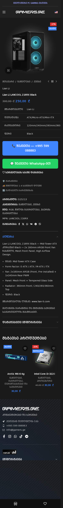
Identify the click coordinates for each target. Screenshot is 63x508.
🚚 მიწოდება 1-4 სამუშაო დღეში (22, 186)
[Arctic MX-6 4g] (16, 357)
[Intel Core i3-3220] (44, 357)
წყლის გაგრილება (27, 209)
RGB (11, 209)
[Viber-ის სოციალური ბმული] (40, 224)
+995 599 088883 (16, 425)
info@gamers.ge (15, 430)
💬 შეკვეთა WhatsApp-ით (30, 163)
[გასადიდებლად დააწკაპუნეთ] (8, 70)
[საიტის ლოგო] (30, 12)
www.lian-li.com (41, 301)
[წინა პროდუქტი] (48, 81)
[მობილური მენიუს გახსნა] (4, 12)
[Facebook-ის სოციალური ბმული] (19, 224)
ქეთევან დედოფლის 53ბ (22, 421)
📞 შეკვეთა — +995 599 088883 (30, 148)
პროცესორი (44, 381)
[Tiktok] (21, 436)
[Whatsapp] (15, 436)
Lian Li (6, 88)
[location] (30, 482)
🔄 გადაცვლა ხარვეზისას (17, 190)
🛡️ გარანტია (10, 181)
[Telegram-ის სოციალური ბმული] (36, 224)
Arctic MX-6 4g (15, 374)
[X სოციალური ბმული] (23, 224)
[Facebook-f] (4, 436)
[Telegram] (26, 436)
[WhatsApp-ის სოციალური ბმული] (27, 224)
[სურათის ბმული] (20, 408)
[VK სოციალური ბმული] (31, 224)
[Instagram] (9, 436)
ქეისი (37, 81)
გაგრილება (15, 381)
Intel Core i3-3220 (44, 374)
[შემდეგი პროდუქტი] (56, 81)
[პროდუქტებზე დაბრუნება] (52, 81)
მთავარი (8, 81)
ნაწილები (23, 81)
